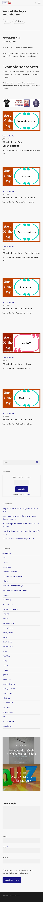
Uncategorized (8, 712)
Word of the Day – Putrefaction (21, 253)
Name (5, 837)
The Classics (7, 707)
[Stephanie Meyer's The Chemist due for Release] (21, 750)
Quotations (7, 679)
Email (5, 847)
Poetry (5, 661)
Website (5, 857)
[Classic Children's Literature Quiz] (21, 777)
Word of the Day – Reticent (19, 419)
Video (5, 717)
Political (5, 665)
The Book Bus (8, 703)
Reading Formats (9, 689)
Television (6, 698)
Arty (4, 558)
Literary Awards (8, 623)
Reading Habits (8, 693)
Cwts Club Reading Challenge (13, 586)
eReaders (6, 595)
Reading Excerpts (9, 684)
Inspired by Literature (10, 609)
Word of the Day (8, 136)
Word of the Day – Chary (17, 364)
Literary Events (8, 628)
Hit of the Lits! (8, 604)
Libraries (6, 618)
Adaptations (7, 553)
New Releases (8, 647)
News (5, 651)
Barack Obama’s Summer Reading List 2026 (18, 539)
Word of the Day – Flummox (19, 197)
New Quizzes (7, 642)
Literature (6, 637)
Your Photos (7, 726)
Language (6, 614)
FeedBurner (26, 495)
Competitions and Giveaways (13, 576)
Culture (5, 581)
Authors (5, 562)
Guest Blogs (7, 600)
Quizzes (5, 675)
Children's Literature (10, 572)
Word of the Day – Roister (18, 308)
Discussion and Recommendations (15, 590)
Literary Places (8, 632)
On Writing (6, 656)
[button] (39, 3)
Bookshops (7, 567)
